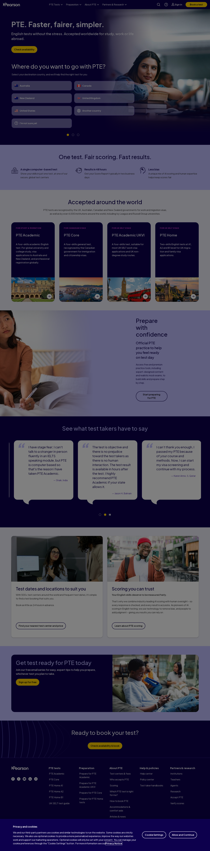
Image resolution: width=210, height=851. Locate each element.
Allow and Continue (183, 834)
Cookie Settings (154, 834)
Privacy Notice (114, 843)
